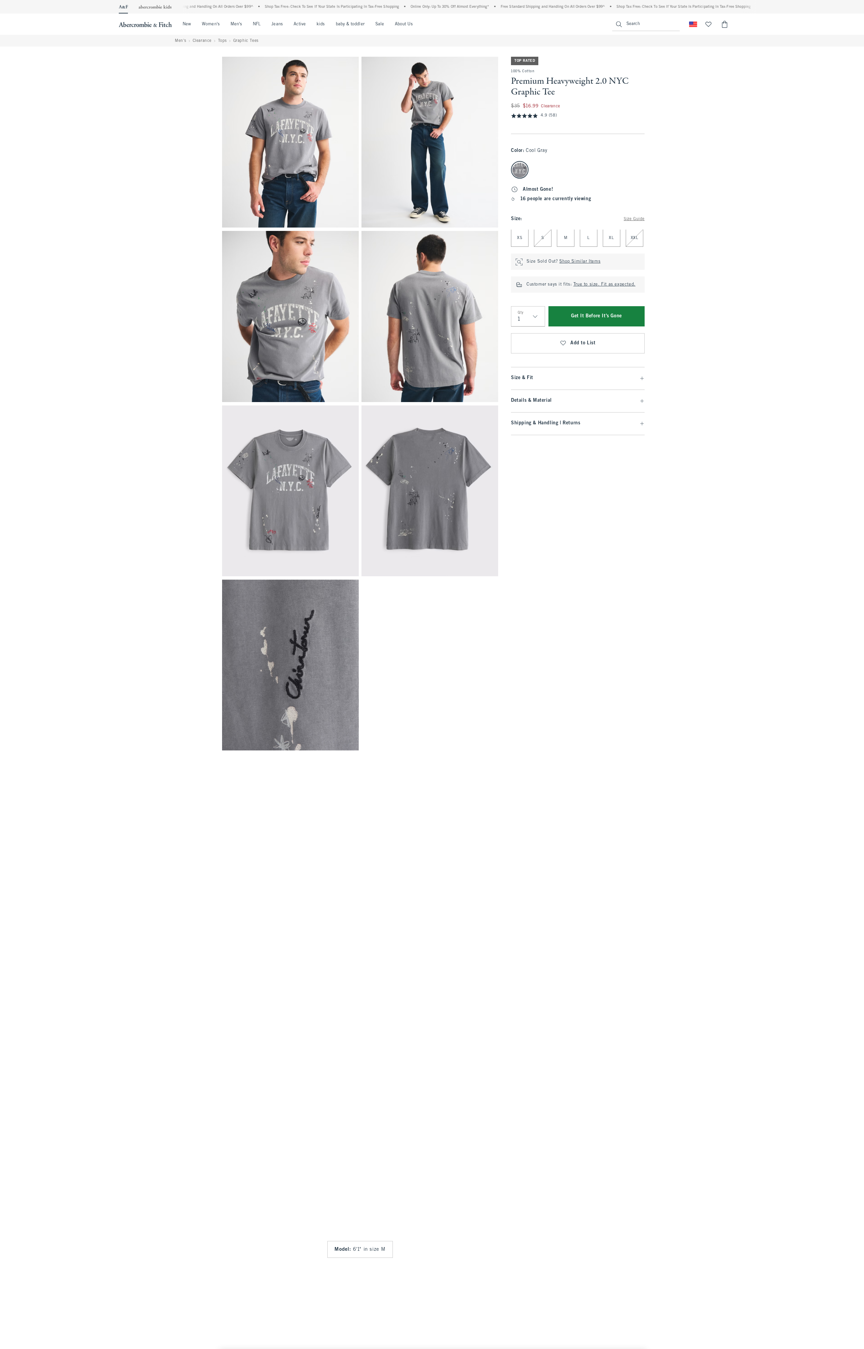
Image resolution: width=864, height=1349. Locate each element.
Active (300, 24)
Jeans (276, 24)
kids (321, 24)
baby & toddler (350, 24)
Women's (211, 24)
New (187, 24)
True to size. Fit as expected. (604, 285)
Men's (236, 24)
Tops (222, 41)
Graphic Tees (246, 41)
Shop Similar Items (579, 262)
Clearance (202, 41)
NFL (257, 24)
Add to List (583, 343)
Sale (379, 24)
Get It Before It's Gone (596, 316)
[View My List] (708, 24)
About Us (404, 24)
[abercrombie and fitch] (145, 24)
